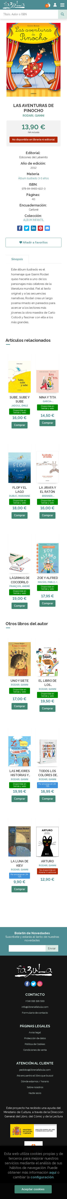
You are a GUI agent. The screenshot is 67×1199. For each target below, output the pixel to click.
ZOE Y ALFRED (47, 578)
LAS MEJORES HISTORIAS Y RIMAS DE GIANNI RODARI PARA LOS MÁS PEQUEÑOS (19, 773)
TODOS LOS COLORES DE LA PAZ (47, 773)
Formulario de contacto (35, 1012)
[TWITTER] (33, 984)
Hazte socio (35, 1093)
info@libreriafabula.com (35, 1007)
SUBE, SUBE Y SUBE (20, 399)
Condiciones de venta (35, 1049)
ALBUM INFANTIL (33, 219)
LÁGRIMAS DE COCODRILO (20, 580)
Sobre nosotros (35, 1087)
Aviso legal (35, 1032)
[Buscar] (62, 14)
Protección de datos (35, 1038)
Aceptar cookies (33, 1189)
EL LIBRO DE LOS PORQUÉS (48, 683)
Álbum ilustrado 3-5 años (33, 178)
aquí (52, 1172)
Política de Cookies (35, 1044)
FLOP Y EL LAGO (19, 490)
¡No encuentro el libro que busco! (35, 1075)
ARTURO (47, 861)
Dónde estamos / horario (35, 1081)
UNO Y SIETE (20, 681)
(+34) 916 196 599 (34, 1001)
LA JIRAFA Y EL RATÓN (47, 490)
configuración (42, 1177)
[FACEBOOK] (27, 984)
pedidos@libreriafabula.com (35, 1069)
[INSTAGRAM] (40, 984)
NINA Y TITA (47, 397)
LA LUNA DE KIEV (19, 863)
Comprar (19, 425)
